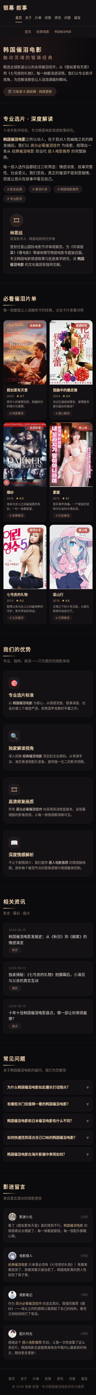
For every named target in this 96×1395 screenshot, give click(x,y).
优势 (48, 18)
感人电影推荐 (59, 151)
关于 (28, 18)
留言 (77, 18)
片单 (38, 18)
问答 (67, 18)
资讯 (58, 18)
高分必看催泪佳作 (45, 145)
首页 (18, 18)
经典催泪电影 (23, 151)
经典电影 (42, 32)
